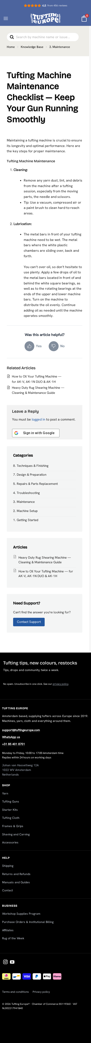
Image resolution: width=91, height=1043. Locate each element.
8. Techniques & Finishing (30, 466)
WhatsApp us (11, 737)
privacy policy (60, 684)
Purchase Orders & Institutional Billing (28, 922)
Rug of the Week (13, 938)
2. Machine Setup (25, 511)
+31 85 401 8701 (13, 744)
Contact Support (29, 622)
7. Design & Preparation (29, 475)
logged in (38, 419)
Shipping (7, 866)
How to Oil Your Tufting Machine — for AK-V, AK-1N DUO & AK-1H (45, 573)
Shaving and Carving (16, 834)
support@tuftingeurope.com (21, 730)
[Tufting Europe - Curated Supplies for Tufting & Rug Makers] (45, 18)
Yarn (5, 793)
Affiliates (8, 930)
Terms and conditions (15, 992)
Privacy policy (41, 992)
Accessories (10, 842)
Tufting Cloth (10, 818)
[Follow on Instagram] (5, 962)
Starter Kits (10, 810)
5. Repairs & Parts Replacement (35, 484)
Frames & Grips (12, 826)
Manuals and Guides (16, 882)
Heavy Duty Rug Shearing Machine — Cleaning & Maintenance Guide (44, 559)
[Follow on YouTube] (12, 962)
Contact (7, 890)
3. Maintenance (24, 502)
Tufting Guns (10, 801)
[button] (5, 18)
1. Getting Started (25, 520)
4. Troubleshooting (26, 493)
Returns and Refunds (16, 874)
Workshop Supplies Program (21, 914)
